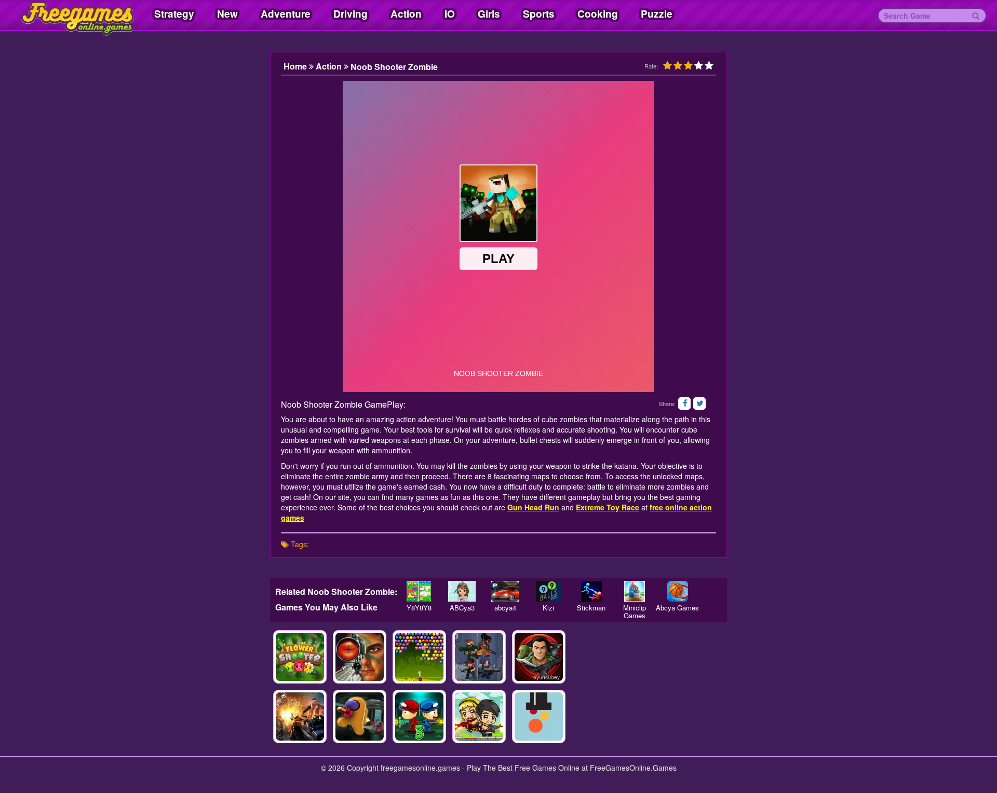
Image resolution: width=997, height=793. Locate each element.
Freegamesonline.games (67, 15)
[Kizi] (548, 591)
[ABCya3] (461, 591)
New (227, 14)
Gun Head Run (533, 507)
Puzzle (656, 14)
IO (449, 14)
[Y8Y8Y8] (418, 591)
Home (296, 66)
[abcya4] (505, 591)
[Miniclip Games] (634, 591)
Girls (489, 14)
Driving (350, 14)
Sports (539, 14)
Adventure (286, 14)
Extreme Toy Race (607, 507)
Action (406, 14)
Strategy (174, 14)
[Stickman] (591, 591)
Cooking (597, 14)
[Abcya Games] (677, 591)
